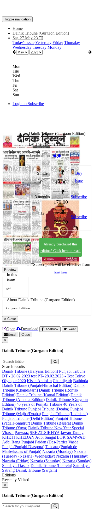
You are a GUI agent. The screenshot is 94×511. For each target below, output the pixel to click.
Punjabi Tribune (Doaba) (48, 409)
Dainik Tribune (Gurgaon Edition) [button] (41, 33)
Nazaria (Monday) (57, 451)
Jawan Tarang (72, 432)
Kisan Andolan (39, 380)
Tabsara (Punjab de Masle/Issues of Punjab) (39, 449)
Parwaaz (22, 432)
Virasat (8, 432)
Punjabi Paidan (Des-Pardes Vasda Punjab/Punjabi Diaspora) (40, 444)
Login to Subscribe (28, 103)
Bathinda (80, 380)
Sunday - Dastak (16, 465)
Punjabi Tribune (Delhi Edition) (28, 418)
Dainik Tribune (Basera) (51, 423)
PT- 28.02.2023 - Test (56, 376)
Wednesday (22, 47)
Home (18, 28)
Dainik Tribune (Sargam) (36, 470)
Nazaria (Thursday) (72, 456)
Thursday (72, 42)
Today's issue (23, 42)
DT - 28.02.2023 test (19, 376)
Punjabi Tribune (72, 371)
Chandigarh (62, 380)
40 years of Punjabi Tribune (39, 404)
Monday (54, 47)
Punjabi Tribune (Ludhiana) (65, 413)
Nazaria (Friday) (15, 461)
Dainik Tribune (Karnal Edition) (42, 395)
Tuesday (39, 47)
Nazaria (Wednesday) (37, 456)
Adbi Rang (11, 442)
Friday (57, 42)
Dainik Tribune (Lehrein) (51, 465)
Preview (10, 270)
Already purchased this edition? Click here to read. (60, 247)
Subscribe (79, 197)
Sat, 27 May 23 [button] (26, 38)
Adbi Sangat (45, 437)
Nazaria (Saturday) (45, 461)
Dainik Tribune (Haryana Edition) (30, 371)
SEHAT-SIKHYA (45, 432)
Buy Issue (79, 177)
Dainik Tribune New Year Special (56, 428)
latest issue (60, 272)
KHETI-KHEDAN (18, 437)
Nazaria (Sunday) (76, 461)
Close (25, 335)
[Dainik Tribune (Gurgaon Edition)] (47, 8)
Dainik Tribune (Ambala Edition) (42, 397)
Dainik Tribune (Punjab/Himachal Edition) (37, 385)
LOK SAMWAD (71, 437)
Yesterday (43, 42)
